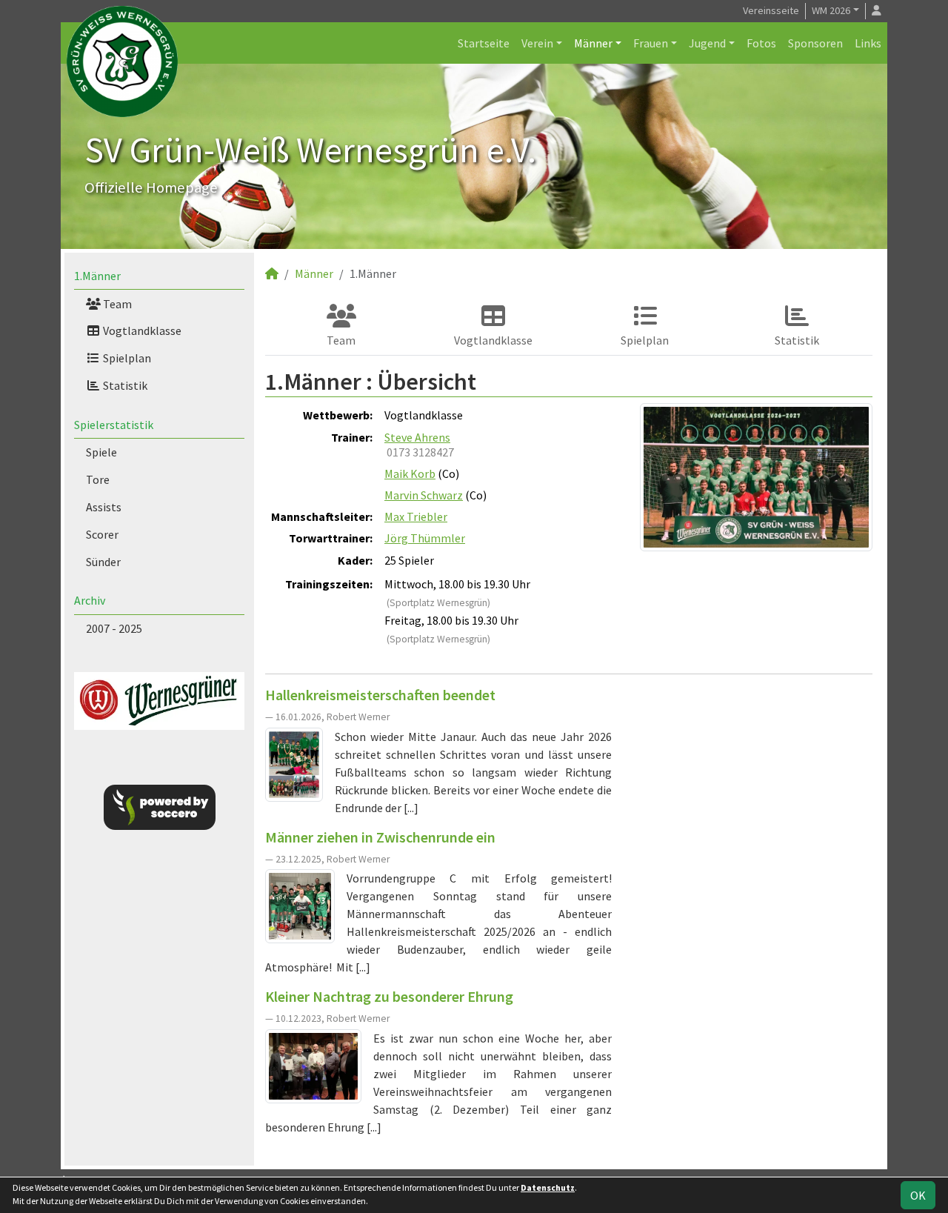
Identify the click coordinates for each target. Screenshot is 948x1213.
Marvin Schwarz (423, 495)
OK (918, 1195)
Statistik (124, 385)
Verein (537, 43)
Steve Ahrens (417, 437)
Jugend (707, 43)
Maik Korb (409, 473)
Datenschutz (548, 1187)
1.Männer (97, 275)
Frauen (650, 43)
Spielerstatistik (113, 424)
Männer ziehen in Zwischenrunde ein (380, 837)
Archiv (89, 600)
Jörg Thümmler (424, 538)
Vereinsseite (771, 10)
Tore (98, 479)
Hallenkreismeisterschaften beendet (380, 694)
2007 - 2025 (114, 628)
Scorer (102, 534)
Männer (593, 43)
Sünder (103, 561)
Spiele (101, 452)
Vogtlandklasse (141, 330)
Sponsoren (815, 43)
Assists (103, 506)
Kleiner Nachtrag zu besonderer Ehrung (389, 996)
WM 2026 (831, 10)
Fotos (761, 43)
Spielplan (126, 357)
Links (868, 43)
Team (116, 303)
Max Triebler (415, 516)
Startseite (484, 43)
